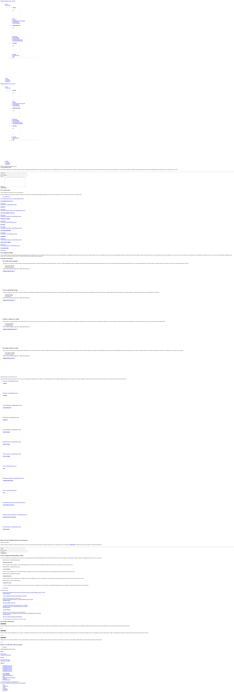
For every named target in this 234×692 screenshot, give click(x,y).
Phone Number (3, 175)
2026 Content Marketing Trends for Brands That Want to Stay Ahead (15, 595)
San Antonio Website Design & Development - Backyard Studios (13, 682)
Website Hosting (16, 21)
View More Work (6, 196)
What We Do (7, 5)
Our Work (7, 79)
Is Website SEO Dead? (7, 609)
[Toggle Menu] (3, 3)
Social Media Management (18, 40)
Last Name (2, 174)
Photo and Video (16, 55)
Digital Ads (15, 36)
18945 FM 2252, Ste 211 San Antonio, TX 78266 (5, 660)
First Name (2, 172)
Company (2, 551)
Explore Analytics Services (9, 329)
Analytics (14, 19)
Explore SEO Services (8, 300)
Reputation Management (17, 39)
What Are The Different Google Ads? (9, 602)
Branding (14, 54)
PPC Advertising (16, 38)
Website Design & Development (19, 20)
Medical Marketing (6, 679)
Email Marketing (16, 37)
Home (6, 4)
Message (2, 186)
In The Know (8, 80)
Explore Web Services (8, 271)
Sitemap (20, 681)
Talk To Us (7, 81)
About (6, 78)
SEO (14, 18)
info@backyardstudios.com (5, 654)
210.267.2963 (72, 544)
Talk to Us (5, 647)
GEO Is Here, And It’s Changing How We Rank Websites (12, 616)
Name (1, 547)
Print (14, 56)
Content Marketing (16, 23)
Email (1, 176)
